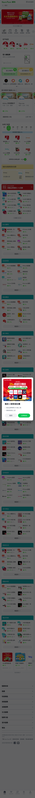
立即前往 (24, 416)
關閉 (10, 416)
